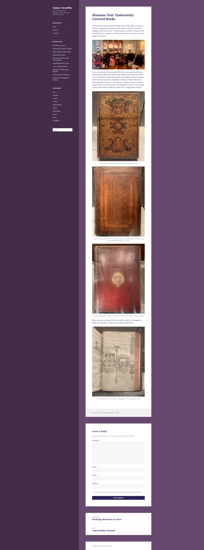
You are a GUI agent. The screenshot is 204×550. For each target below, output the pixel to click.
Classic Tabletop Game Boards (62, 52)
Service (55, 114)
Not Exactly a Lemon (59, 45)
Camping (55, 95)
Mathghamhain (109, 413)
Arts (54, 92)
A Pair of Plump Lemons (60, 66)
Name (94, 467)
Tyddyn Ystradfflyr (62, 7)
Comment (96, 440)
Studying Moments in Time (61, 63)
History (55, 108)
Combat (55, 98)
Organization (57, 111)
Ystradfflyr (56, 121)
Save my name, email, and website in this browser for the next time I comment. (118, 492)
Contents (55, 30)
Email (94, 475)
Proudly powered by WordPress (102, 546)
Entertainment (57, 105)
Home (54, 27)
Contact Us (56, 33)
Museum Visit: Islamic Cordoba (62, 49)
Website (95, 483)
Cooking (55, 101)
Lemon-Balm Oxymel (59, 55)
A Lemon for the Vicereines (61, 75)
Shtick (54, 117)
